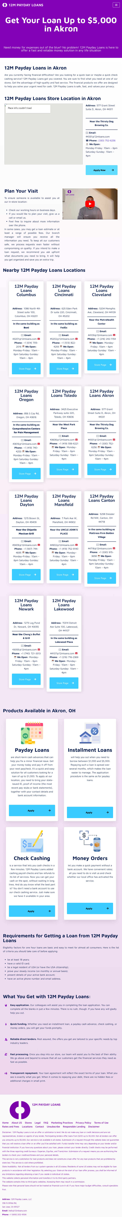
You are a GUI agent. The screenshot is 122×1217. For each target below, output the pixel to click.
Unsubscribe (53, 1126)
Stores (28, 1122)
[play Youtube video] (90, 203)
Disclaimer (94, 1126)
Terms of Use (101, 1122)
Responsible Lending (74, 1126)
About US (17, 1122)
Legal (38, 1122)
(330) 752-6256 (106, 140)
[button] (26, 368)
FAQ (46, 1122)
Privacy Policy (83, 1122)
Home (5, 1122)
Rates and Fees (10, 1126)
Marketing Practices (62, 1122)
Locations (27, 1126)
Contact (39, 1126)
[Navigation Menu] (116, 4)
